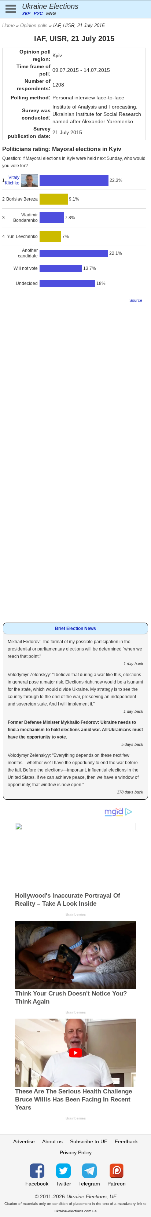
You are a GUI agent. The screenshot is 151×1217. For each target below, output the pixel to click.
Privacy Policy (76, 1152)
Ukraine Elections (50, 6)
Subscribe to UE (88, 1141)
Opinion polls (34, 25)
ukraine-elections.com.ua (76, 1211)
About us (52, 1141)
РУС (38, 13)
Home (8, 25)
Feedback (126, 1141)
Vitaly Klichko (12, 180)
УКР (26, 13)
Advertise (24, 1141)
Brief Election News (75, 628)
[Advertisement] (75, 383)
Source (135, 300)
